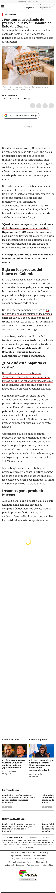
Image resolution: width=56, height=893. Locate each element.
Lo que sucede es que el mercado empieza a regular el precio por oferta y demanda (26, 441)
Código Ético (47, 865)
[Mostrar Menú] (2, 6)
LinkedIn (45, 105)
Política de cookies (42, 862)
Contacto (14, 853)
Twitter (38, 105)
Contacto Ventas (28, 853)
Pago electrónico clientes (20, 856)
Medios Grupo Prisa (28, 879)
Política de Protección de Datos (19, 862)
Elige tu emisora (46, 8)
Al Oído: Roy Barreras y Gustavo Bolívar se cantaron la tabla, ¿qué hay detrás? (14, 764)
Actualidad (10, 14)
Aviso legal (39, 859)
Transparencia (33, 865)
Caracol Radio (13, 7)
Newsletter (42, 853)
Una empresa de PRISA (28, 873)
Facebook (32, 105)
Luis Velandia (9, 95)
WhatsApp (51, 105)
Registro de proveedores (22, 859)
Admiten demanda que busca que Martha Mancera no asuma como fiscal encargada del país (41, 765)
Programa (30, 8)
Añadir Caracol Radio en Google (22, 115)
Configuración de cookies (13, 865)
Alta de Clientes (39, 856)
